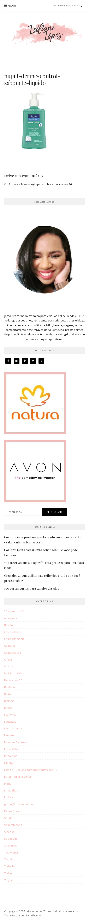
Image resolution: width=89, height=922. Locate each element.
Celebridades (12, 632)
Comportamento (14, 639)
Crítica (8, 659)
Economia (10, 714)
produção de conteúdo (18, 804)
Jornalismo (10, 756)
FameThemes (33, 915)
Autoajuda (10, 618)
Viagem (8, 880)
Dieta (7, 694)
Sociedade (11, 838)
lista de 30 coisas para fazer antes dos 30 (30, 770)
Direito (8, 708)
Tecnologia (11, 852)
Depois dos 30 (13, 680)
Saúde (8, 818)
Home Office (12, 749)
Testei (8, 859)
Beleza (8, 625)
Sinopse (9, 832)
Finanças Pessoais (16, 742)
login (34, 184)
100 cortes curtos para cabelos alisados (31, 588)
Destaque (10, 687)
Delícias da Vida (14, 673)
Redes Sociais (13, 811)
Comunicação (12, 653)
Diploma (9, 701)
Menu (12, 5)
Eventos (9, 735)
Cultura (8, 666)
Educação (10, 721)
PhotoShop (11, 790)
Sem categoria (13, 825)
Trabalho (10, 866)
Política (8, 797)
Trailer (8, 873)
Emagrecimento (14, 728)
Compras (10, 645)
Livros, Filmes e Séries (18, 776)
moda (7, 783)
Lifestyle (9, 763)
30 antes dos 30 (14, 611)
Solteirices (10, 845)
